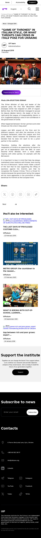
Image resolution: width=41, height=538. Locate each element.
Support (32, 2)
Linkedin (10, 468)
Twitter (10, 494)
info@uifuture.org (13, 460)
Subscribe (32, 412)
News (7, 2)
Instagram (29, 478)
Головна (4, 14)
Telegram (11, 478)
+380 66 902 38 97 (14, 452)
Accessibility (20, 2)
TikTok (28, 494)
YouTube (10, 486)
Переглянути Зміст (11, 92)
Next (4, 204)
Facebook (29, 486)
